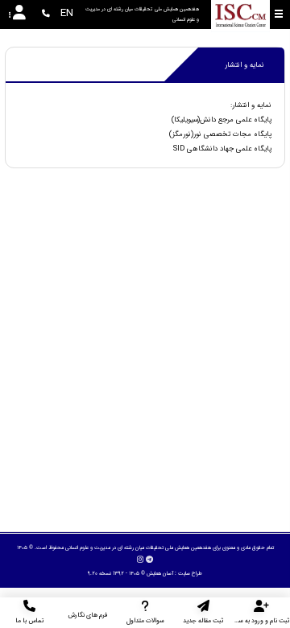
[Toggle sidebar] (279, 14)
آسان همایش (160, 573)
